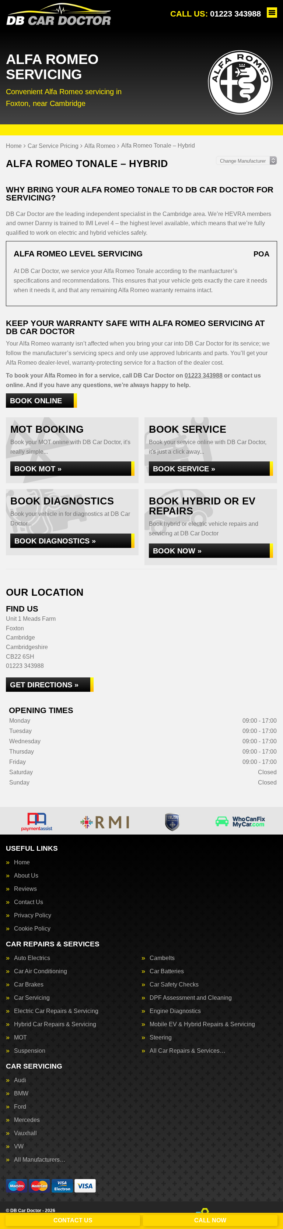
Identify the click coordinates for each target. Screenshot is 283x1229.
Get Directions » (44, 685)
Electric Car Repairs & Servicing (56, 1011)
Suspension (29, 1051)
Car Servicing (32, 998)
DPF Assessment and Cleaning (191, 998)
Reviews (25, 889)
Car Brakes (28, 985)
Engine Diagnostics (175, 1011)
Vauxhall (25, 1133)
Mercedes (27, 1120)
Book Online (36, 401)
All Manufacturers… (40, 1160)
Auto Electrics (32, 958)
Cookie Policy (32, 929)
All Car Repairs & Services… (188, 1051)
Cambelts (162, 958)
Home (22, 862)
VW (19, 1147)
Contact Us (28, 902)
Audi (20, 1080)
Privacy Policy (32, 915)
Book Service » (184, 469)
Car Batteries (167, 971)
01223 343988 (215, 13)
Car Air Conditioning (40, 971)
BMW (21, 1094)
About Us (26, 876)
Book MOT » (38, 469)
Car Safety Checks (174, 985)
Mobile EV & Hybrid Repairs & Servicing (202, 1024)
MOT (20, 1038)
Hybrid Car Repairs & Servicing (55, 1024)
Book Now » (177, 551)
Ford (20, 1107)
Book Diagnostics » (55, 541)
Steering (161, 1038)
